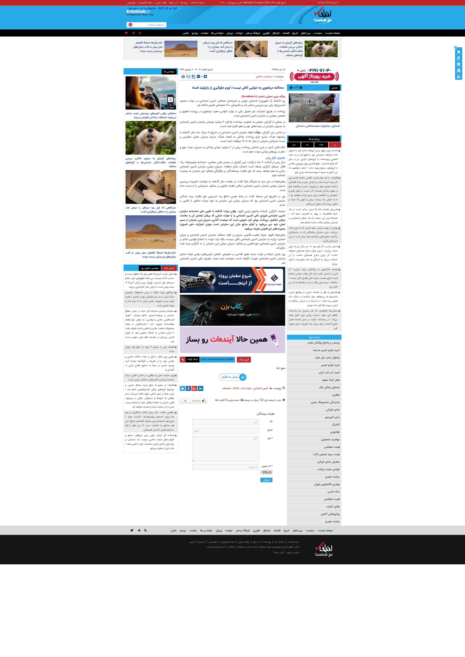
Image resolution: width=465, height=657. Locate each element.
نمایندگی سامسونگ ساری (325, 402)
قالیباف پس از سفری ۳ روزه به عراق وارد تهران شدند (149, 349)
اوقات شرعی (160, 2)
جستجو (201, 542)
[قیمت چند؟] (458, 57)
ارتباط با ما (279, 542)
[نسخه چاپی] (183, 76)
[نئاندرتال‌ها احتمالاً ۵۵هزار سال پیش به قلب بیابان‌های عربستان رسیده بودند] (151, 232)
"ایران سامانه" (279, 552)
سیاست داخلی (264, 76)
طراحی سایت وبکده (329, 469)
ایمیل (269, 430)
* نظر (269, 438)
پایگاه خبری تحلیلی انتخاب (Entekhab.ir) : (262, 96)
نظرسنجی (131, 2)
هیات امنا (246, 388)
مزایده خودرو (332, 477)
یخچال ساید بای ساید (327, 357)
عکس (186, 33)
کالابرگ (336, 424)
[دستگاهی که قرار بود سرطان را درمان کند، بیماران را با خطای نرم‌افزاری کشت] (151, 187)
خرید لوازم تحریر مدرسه (326, 350)
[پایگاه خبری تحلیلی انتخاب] (325, 16)
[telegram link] (138, 530)
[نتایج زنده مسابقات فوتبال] (458, 76)
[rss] (140, 33)
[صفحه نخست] (458, 51)
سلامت (204, 33)
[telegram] (133, 33)
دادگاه (236, 388)
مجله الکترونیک (145, 2)
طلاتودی (335, 432)
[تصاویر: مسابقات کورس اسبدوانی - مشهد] (314, 107)
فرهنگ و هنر (253, 33)
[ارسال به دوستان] (188, 76)
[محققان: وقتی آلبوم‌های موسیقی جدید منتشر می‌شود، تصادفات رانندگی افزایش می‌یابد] (151, 93)
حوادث (239, 33)
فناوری (266, 33)
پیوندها (184, 2)
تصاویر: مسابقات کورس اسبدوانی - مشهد (315, 126)
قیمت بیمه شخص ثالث (326, 454)
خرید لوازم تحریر (330, 365)
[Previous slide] (301, 87)
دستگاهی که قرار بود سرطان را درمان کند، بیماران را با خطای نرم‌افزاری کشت (218, 47)
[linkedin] (200, 388)
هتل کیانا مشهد (331, 380)
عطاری (336, 395)
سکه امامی (334, 491)
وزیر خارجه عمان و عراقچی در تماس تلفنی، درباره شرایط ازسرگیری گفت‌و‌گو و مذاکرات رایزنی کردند (149, 377)
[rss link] (145, 530)
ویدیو (195, 33)
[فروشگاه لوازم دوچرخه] (232, 310)
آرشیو (192, 542)
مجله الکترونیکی (228, 542)
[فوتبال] (458, 63)
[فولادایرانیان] (232, 280)
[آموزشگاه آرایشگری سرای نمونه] (232, 340)
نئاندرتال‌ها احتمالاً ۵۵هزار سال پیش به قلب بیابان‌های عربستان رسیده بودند (148, 47)
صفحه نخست (332, 33)
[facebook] (188, 388)
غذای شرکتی (333, 410)
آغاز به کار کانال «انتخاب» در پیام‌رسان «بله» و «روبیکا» (158, 8)
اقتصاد (286, 33)
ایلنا (278, 368)
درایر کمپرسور (332, 417)
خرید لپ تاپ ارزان (329, 372)
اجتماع (276, 33)
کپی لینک (244, 360)
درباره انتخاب (293, 542)
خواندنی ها (217, 33)
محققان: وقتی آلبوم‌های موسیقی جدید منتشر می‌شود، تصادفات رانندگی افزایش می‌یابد (151, 115)
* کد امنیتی (266, 466)
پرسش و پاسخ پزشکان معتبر (324, 342)
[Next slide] (291, 87)
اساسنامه (226, 388)
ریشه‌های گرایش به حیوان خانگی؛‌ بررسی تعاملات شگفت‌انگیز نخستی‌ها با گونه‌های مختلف (289, 49)
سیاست (318, 33)
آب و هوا (173, 2)
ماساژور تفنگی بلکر (329, 387)
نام (271, 421)
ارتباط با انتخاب (197, 2)
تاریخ (295, 33)
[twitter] (126, 33)
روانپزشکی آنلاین (330, 514)
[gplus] (194, 388)
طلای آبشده (333, 506)
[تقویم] (458, 70)
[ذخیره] (193, 77)
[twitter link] (132, 530)
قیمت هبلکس (332, 447)
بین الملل (306, 33)
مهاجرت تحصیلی (330, 439)
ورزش (230, 33)
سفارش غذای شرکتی (328, 462)
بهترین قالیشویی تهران (327, 484)
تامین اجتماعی (260, 388)
